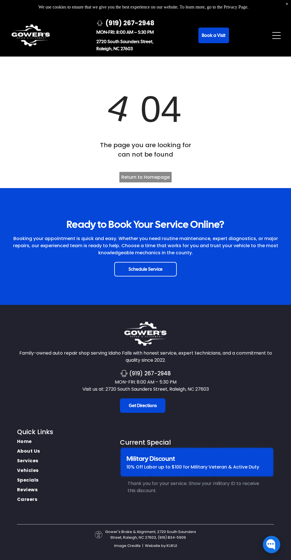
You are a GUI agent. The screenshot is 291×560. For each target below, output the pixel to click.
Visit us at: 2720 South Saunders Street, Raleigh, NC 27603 (145, 389)
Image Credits (127, 545)
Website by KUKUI (161, 545)
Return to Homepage (145, 177)
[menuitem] (28, 441)
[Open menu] (276, 35)
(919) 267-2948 (150, 373)
